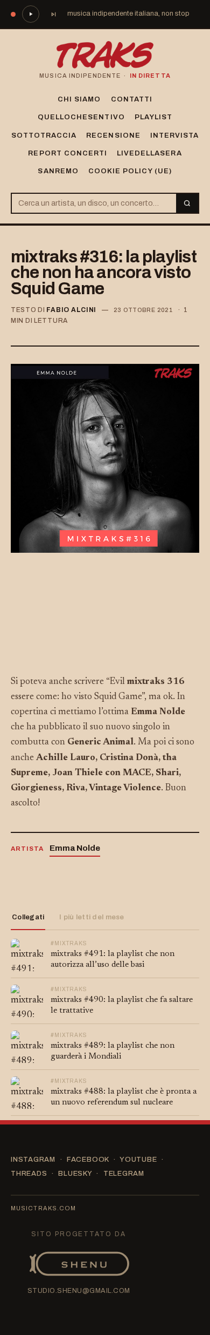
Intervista (174, 135)
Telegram (123, 1173)
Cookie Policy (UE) (130, 171)
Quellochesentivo (81, 117)
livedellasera (149, 153)
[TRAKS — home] (105, 55)
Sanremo (58, 171)
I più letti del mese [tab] (91, 917)
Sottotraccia (43, 135)
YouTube (138, 1159)
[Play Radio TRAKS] (30, 14)
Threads (29, 1173)
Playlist (153, 117)
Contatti (131, 99)
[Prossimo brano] (53, 14)
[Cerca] (187, 203)
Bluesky (75, 1173)
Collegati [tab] (28, 917)
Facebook (88, 1159)
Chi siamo (79, 99)
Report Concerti (67, 153)
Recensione (113, 135)
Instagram (33, 1159)
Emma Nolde (75, 848)
